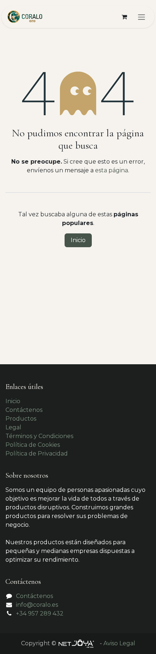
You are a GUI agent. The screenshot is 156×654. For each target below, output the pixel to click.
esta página (111, 170)
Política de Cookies (32, 444)
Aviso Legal (119, 643)
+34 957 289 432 (39, 613)
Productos (20, 418)
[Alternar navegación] (141, 16)
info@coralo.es (37, 604)
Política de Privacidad (36, 453)
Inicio (78, 240)
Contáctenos (23, 409)
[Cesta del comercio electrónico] (124, 16)
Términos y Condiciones (39, 436)
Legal (13, 427)
